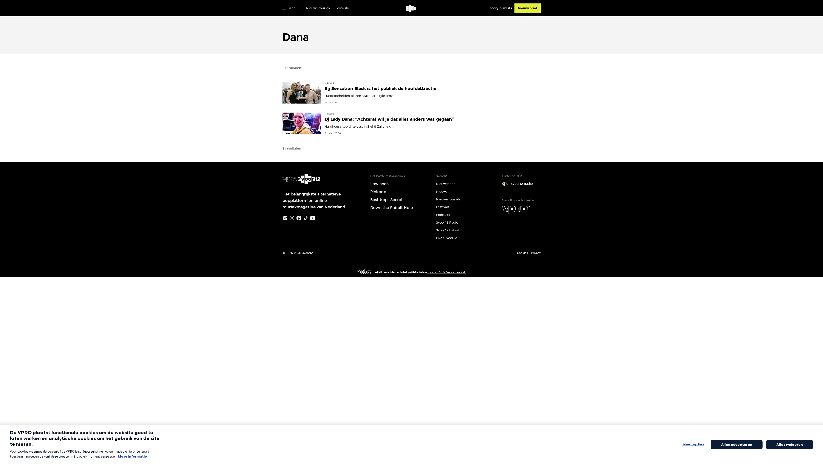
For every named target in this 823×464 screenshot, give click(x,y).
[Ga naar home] (411, 8)
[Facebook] (298, 218)
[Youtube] (312, 218)
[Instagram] (292, 218)
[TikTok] (305, 218)
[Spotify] (285, 218)
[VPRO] (516, 210)
